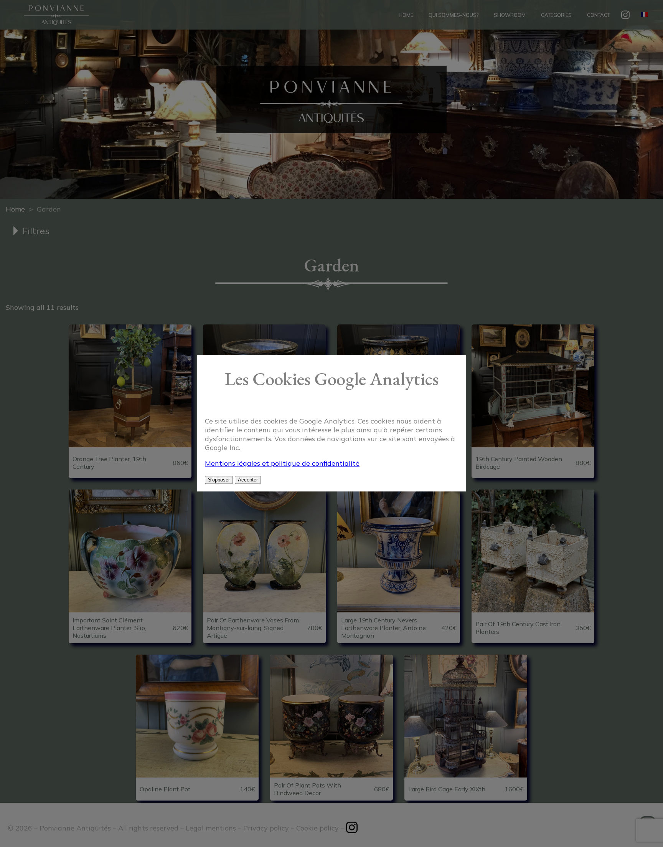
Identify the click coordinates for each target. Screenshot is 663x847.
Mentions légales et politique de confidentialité (282, 463)
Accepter (248, 480)
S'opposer (219, 480)
